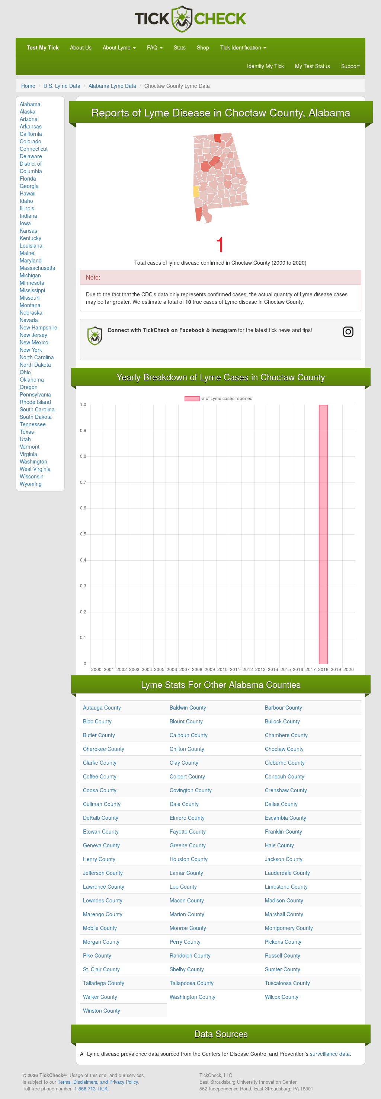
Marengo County (102, 914)
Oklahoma (32, 379)
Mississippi (32, 290)
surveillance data (330, 1053)
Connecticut (34, 148)
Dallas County (281, 803)
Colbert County (187, 776)
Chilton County (187, 748)
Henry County (99, 859)
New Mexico (34, 342)
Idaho (26, 200)
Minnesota (32, 282)
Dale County (184, 803)
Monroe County (188, 927)
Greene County (188, 845)
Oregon (29, 387)
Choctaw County (284, 748)
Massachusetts (37, 267)
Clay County (184, 762)
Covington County (191, 790)
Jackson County (283, 859)
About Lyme (117, 47)
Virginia (28, 454)
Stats (180, 47)
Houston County (189, 859)
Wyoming (31, 483)
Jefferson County (103, 872)
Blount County (186, 721)
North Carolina (37, 357)
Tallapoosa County (192, 983)
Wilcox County (281, 996)
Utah (25, 439)
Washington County (192, 996)
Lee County (183, 886)
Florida (28, 178)
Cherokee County (103, 748)
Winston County (101, 1010)
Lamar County (186, 872)
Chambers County (286, 735)
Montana (30, 305)
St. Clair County (101, 969)
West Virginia (35, 468)
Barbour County (283, 707)
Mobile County (100, 927)
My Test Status (312, 66)
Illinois (27, 208)
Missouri (29, 297)
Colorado (30, 141)
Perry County (185, 941)
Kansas (28, 230)
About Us (81, 47)
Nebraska (31, 312)
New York (31, 349)
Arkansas (31, 126)
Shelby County (187, 969)
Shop (203, 47)
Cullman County (102, 803)
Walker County (100, 996)
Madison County (284, 900)
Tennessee (33, 424)
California (31, 133)
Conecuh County (284, 776)
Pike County (97, 955)
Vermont (29, 446)
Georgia (29, 185)
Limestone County (286, 886)
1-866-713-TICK (91, 1088)
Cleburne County (285, 762)
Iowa (25, 223)
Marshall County (284, 914)
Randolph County (190, 955)
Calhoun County (189, 735)
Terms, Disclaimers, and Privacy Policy (98, 1082)
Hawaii (27, 193)
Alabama (30, 104)
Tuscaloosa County (287, 983)
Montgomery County (289, 927)
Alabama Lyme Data (112, 85)
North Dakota (35, 364)
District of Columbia (31, 167)
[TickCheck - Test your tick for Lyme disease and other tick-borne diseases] (190, 18)
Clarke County (99, 762)
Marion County (187, 914)
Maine (27, 253)
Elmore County (187, 817)
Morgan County (101, 941)
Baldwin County (188, 707)
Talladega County (103, 983)
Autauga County (102, 707)
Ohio (25, 372)
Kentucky (30, 238)
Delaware (31, 156)
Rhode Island (35, 401)
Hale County (279, 845)
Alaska (27, 111)
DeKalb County (100, 817)
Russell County (282, 955)
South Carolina (37, 409)
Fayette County (188, 831)
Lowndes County (102, 900)
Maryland (31, 260)
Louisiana (31, 245)
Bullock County (282, 721)
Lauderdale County (287, 872)
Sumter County (282, 969)
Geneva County (101, 845)
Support (350, 66)
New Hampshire (38, 327)
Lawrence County (103, 886)
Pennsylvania (35, 394)
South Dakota (36, 416)
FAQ (153, 47)
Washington (33, 461)
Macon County (187, 900)
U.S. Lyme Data (62, 85)
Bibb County (97, 721)
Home (28, 85)
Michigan (30, 275)
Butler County (99, 735)
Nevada (29, 320)
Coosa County (99, 790)
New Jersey (33, 334)
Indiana (28, 215)
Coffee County (99, 776)
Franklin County (283, 831)
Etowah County (101, 831)
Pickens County (283, 941)
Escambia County (285, 817)
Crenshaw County (286, 790)
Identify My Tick (265, 66)
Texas (27, 431)
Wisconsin (32, 476)
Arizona (29, 118)
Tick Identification (241, 47)
